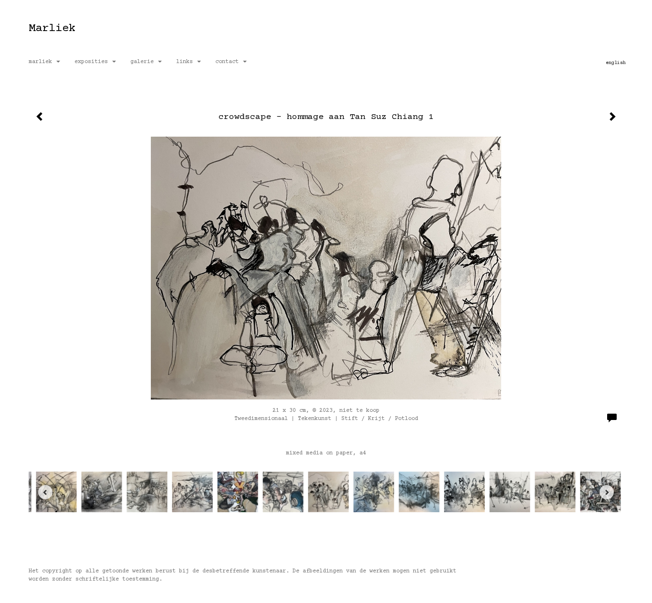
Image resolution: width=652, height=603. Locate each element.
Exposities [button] (92, 62)
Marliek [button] (42, 62)
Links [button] (186, 62)
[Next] (606, 492)
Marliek (52, 28)
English (616, 62)
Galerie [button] (143, 62)
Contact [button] (228, 62)
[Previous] (45, 492)
